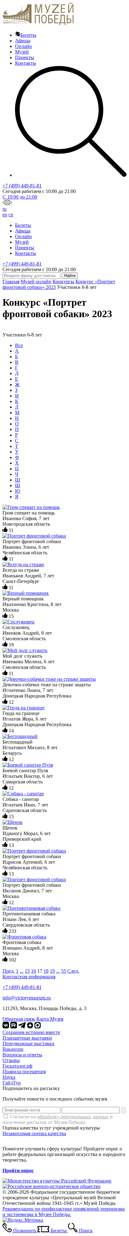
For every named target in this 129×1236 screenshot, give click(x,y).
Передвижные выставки (28, 1043)
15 (27, 971)
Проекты (24, 57)
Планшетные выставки (27, 1038)
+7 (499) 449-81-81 (22, 185)
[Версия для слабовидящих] (7, 203)
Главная (11, 281)
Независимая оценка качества (34, 1133)
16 (33, 971)
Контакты (25, 63)
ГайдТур (12, 1082)
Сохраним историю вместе (31, 1032)
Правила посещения (24, 1071)
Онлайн (23, 46)
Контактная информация (29, 976)
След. (73, 971)
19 (52, 971)
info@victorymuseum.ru (27, 997)
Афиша (22, 40)
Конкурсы (63, 281)
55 (63, 971)
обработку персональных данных (73, 1116)
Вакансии (13, 1049)
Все (19, 345)
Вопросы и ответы (22, 1054)
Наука (9, 1077)
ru (5, 209)
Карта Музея (49, 1019)
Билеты (28, 35)
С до (20, 197)
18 (46, 971)
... (21, 971)
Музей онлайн (36, 281)
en (5, 214)
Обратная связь (19, 1019)
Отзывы (11, 1060)
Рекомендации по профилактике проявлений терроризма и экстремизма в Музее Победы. (64, 1211)
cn (10, 214)
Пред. (9, 971)
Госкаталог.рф (17, 1066)
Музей (22, 51)
